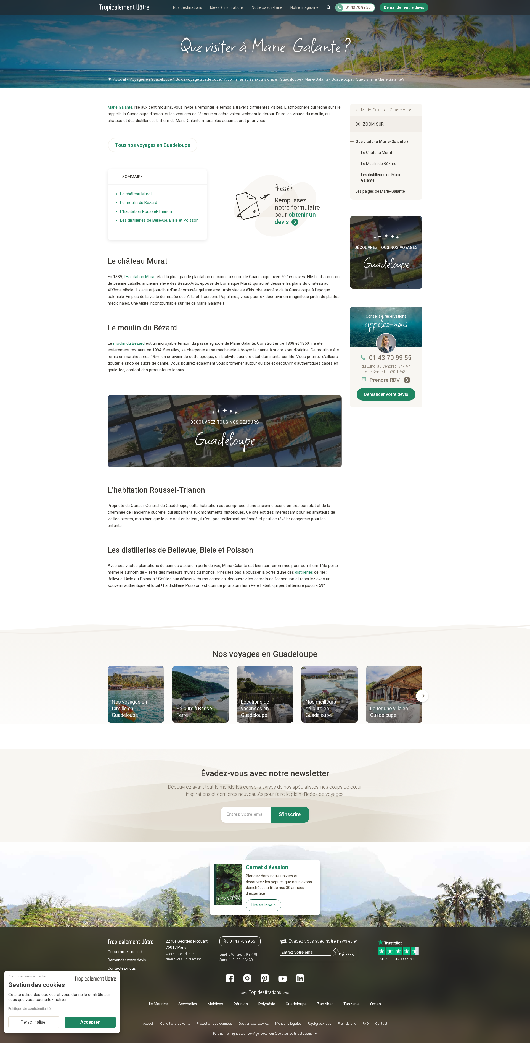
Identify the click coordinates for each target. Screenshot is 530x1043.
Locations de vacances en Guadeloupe (255, 708)
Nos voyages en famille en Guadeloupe (129, 708)
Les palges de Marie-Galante (380, 191)
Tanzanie (351, 1004)
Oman (375, 1004)
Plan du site (347, 1023)
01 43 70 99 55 (390, 358)
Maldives (215, 1004)
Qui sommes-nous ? (125, 952)
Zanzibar (325, 1004)
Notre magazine (304, 7)
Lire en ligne (261, 905)
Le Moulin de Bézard (378, 163)
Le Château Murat (376, 152)
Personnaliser (34, 1022)
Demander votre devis (386, 394)
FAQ (365, 1023)
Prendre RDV (385, 380)
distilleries (304, 572)
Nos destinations (187, 7)
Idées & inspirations (227, 7)
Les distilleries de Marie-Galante (382, 177)
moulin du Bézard (129, 343)
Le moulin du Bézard (138, 202)
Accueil (148, 1023)
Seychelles (187, 1004)
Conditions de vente (175, 1023)
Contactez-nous (122, 968)
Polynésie (266, 1004)
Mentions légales (288, 1023)
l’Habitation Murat (140, 276)
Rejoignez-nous (319, 1023)
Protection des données (214, 1023)
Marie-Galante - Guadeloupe (386, 110)
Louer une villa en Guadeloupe (389, 711)
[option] (136, 695)
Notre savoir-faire (267, 7)
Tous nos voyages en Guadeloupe (152, 145)
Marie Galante (120, 107)
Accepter (90, 1022)
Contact (381, 1023)
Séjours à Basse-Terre (195, 711)
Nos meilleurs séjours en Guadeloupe (321, 708)
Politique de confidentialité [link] (29, 1009)
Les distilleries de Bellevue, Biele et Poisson (159, 220)
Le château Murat (136, 193)
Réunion (241, 1004)
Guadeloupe (296, 1004)
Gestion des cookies (254, 1023)
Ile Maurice (158, 1004)
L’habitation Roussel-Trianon (146, 211)
